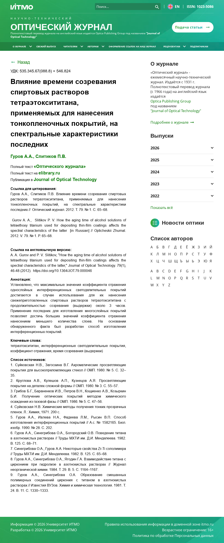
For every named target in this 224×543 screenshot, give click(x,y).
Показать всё (161, 207)
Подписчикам (199, 46)
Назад (24, 62)
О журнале (19, 46)
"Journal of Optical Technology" (175, 110)
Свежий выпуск (46, 46)
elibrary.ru (49, 173)
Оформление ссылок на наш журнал (132, 46)
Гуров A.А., (22, 156)
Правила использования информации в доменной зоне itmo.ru (159, 524)
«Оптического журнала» (60, 166)
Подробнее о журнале (169, 122)
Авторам (93, 46)
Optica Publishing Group (170, 101)
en (177, 6)
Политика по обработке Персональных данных (173, 535)
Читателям (70, 46)
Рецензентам (171, 46)
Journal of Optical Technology (65, 179)
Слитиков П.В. (50, 156)
